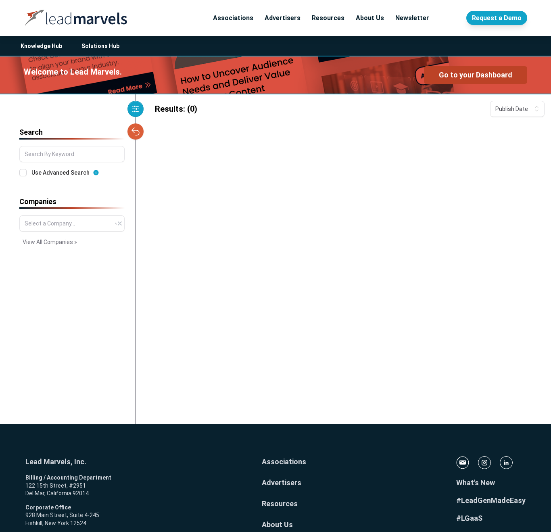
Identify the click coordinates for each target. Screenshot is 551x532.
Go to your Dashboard (475, 75)
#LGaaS (469, 518)
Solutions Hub (100, 46)
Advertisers (283, 18)
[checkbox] (23, 172)
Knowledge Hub (41, 46)
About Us (370, 18)
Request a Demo (497, 18)
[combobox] (72, 223)
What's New (475, 482)
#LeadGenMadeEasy (491, 500)
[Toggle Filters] (135, 109)
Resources (328, 18)
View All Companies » (50, 242)
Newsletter (412, 18)
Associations (233, 18)
